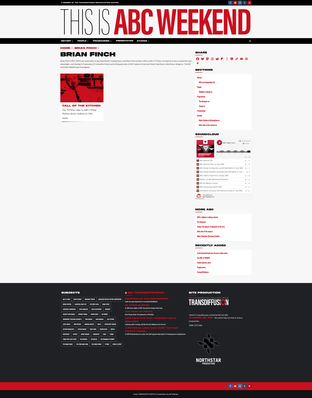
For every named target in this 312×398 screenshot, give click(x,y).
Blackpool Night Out (81, 304)
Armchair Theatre (90, 299)
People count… (201, 267)
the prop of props (138, 312)
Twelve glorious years (204, 262)
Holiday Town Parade (69, 314)
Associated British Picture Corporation (109, 299)
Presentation (124, 41)
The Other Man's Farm (82, 344)
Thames (112, 334)
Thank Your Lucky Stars (69, 339)
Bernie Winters (67, 304)
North (99, 324)
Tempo (104, 334)
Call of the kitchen (81, 105)
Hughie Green (94, 314)
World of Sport (117, 344)
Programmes (101, 41)
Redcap (113, 329)
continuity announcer (69, 309)
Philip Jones (93, 329)
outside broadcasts (68, 329)
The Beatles (94, 339)
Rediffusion (66, 334)
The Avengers (201, 222)
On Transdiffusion (146, 292)
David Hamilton (83, 309)
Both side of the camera (205, 231)
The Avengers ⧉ (204, 101)
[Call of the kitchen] (81, 88)
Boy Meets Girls (94, 304)
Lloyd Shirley (66, 324)
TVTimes (107, 344)
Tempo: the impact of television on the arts (211, 226)
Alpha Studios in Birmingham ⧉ (209, 120)
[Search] (250, 41)
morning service (89, 324)
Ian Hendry (105, 314)
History (66, 41)
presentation (103, 329)
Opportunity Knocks (110, 324)
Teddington (96, 334)
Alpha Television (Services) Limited (208, 236)
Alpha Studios (77, 299)
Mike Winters (77, 324)
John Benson (88, 319)
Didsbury (107, 309)
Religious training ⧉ (205, 91)
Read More (65, 118)
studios (75, 334)
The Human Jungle (68, 344)
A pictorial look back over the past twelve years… (213, 253)
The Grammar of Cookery (107, 339)
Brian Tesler (105, 304)
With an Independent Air (207, 82)
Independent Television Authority (72, 319)
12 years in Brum (137, 305)
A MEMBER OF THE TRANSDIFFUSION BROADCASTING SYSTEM (89, 2)
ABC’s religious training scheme (207, 217)
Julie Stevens (110, 319)
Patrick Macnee (82, 329)
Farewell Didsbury (203, 272)
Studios (142, 41)
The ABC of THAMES (203, 257)
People (82, 41)
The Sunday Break (96, 344)
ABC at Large (66, 299)
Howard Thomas (82, 314)
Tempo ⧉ (202, 106)
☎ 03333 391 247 (201, 318)
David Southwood (96, 309)
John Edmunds (99, 319)
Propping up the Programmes (146, 299)
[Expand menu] (72, 41)
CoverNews (161, 394)
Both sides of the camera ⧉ (208, 125)
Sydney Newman (85, 334)
